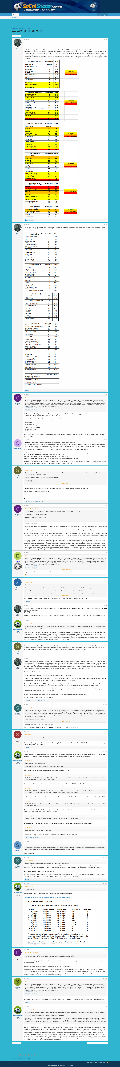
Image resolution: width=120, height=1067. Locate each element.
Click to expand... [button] (66, 411)
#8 (106, 579)
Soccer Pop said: (29, 860)
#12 (106, 658)
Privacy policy (98, 1062)
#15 (106, 751)
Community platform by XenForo (60, 1065)
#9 (106, 605)
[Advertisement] (60, 23)
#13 (106, 704)
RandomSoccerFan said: (31, 845)
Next (18, 36)
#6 (106, 505)
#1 (106, 39)
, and (34, 501)
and (30, 220)
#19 (106, 949)
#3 (106, 394)
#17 (106, 857)
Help (104, 1062)
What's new (23, 15)
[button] (28, 14)
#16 (106, 842)
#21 (106, 1006)
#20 (106, 978)
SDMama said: (28, 734)
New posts (14, 17)
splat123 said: (28, 886)
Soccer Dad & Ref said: (30, 508)
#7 (106, 552)
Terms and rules (90, 1062)
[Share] (104, 39)
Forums (15, 15)
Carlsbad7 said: (28, 470)
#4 (106, 440)
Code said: (27, 397)
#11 (106, 643)
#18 (106, 883)
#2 (106, 224)
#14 (106, 731)
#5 (106, 467)
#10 (106, 620)
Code (14, 33)
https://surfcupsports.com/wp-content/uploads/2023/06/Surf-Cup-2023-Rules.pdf (47, 897)
